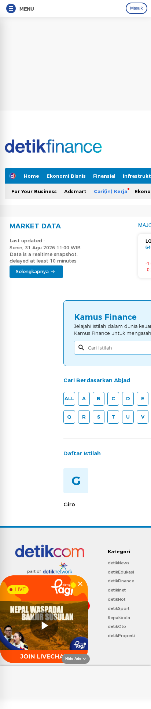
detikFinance (121, 580)
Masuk (136, 8)
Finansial (104, 176)
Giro (69, 504)
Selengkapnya (32, 271)
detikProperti (121, 635)
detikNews (118, 562)
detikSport (118, 608)
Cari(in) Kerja (110, 191)
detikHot (116, 599)
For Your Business (34, 191)
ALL (69, 398)
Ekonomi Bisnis (66, 176)
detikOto (117, 626)
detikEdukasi (121, 572)
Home (31, 176)
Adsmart (75, 191)
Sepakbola (119, 617)
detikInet (117, 590)
